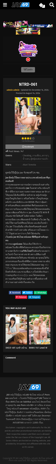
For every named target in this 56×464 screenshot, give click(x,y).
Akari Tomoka (29, 164)
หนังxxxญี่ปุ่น (22, 275)
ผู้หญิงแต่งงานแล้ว (39, 159)
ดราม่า (45, 155)
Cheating (27, 155)
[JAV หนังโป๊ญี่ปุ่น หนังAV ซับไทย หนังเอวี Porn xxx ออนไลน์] (19, 6)
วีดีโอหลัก (28, 69)
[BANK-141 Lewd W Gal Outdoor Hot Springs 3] (39, 330)
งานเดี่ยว (36, 155)
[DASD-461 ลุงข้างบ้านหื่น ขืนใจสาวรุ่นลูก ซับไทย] (16, 330)
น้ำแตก (26, 159)
